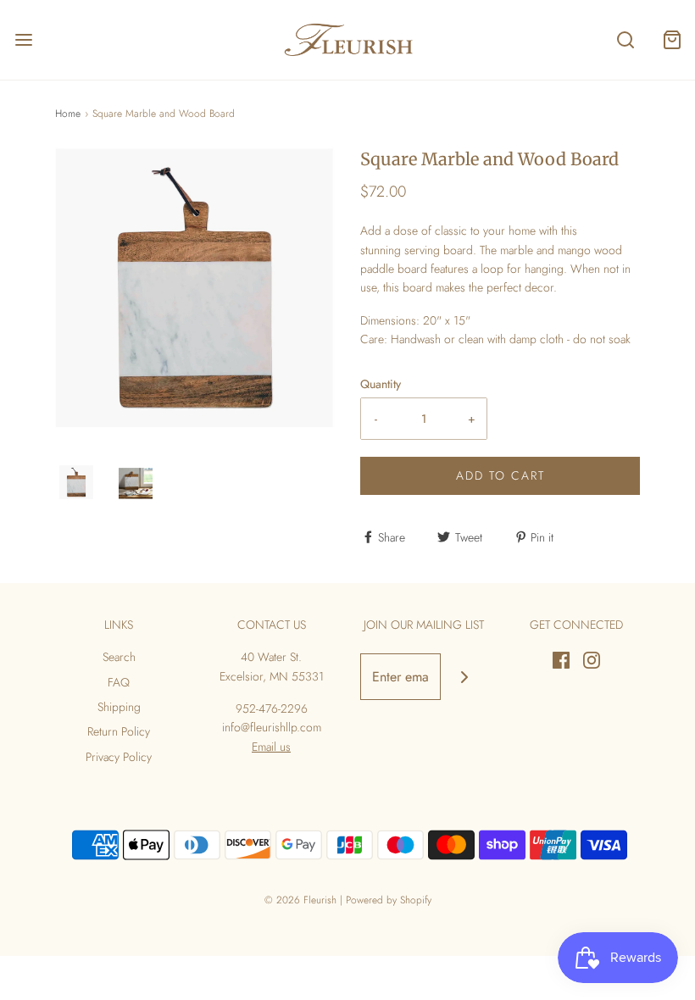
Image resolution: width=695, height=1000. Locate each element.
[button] (76, 482)
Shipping (119, 706)
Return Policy (118, 731)
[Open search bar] (625, 40)
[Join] (464, 676)
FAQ (119, 682)
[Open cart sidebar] (671, 40)
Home (68, 113)
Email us (271, 746)
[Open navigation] (23, 40)
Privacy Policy (119, 756)
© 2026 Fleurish (300, 900)
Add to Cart (500, 475)
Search (119, 656)
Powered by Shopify (388, 900)
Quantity (380, 383)
